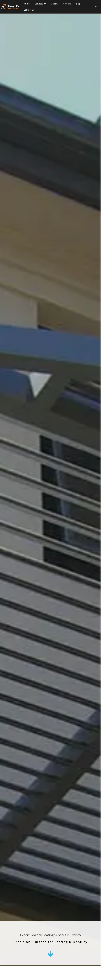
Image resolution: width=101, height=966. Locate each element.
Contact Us (29, 9)
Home (27, 3)
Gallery (54, 3)
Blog (78, 3)
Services (39, 3)
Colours (67, 3)
